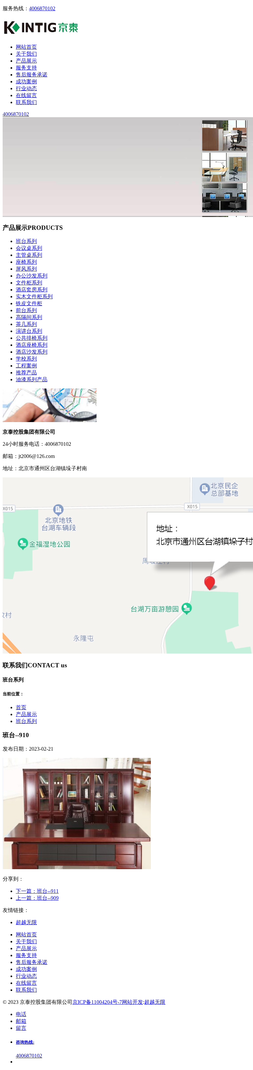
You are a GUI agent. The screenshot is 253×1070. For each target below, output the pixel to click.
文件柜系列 (29, 282)
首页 (21, 707)
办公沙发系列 (31, 276)
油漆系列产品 (31, 379)
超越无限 (154, 1002)
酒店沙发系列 (31, 352)
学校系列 (26, 358)
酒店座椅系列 (31, 345)
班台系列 (26, 241)
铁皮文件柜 (29, 303)
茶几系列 (26, 324)
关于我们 (26, 941)
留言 (21, 1028)
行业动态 (26, 976)
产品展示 (26, 714)
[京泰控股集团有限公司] (41, 35)
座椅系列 (26, 262)
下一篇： (37, 891)
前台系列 (26, 310)
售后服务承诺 (31, 962)
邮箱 (21, 1021)
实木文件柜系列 (34, 296)
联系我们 (26, 990)
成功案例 (26, 969)
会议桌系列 (29, 248)
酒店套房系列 (31, 289)
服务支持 (26, 955)
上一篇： (37, 898)
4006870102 (42, 8)
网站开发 (132, 1002)
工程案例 (26, 365)
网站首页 (26, 934)
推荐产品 (26, 372)
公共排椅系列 (31, 338)
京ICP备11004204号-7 (97, 1002)
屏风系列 (26, 269)
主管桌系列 (29, 255)
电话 (21, 1014)
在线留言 (26, 983)
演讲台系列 (29, 331)
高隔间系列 (29, 317)
